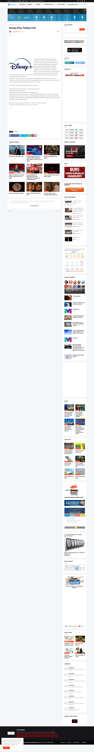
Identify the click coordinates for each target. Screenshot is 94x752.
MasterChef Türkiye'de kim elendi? (50, 157)
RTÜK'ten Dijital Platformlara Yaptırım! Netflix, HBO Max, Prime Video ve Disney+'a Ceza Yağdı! (34, 159)
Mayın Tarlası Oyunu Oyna (80, 477)
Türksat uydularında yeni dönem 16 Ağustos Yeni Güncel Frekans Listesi (78, 332)
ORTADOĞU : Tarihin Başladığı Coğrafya (69, 644)
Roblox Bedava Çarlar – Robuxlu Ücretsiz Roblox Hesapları (78, 324)
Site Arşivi (75, 338)
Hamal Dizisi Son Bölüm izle (16, 156)
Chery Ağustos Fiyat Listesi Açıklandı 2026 (78, 230)
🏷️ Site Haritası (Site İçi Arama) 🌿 (37, 1)
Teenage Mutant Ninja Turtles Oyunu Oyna (80, 465)
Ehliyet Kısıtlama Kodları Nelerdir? (78, 355)
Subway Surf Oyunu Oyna (69, 477)
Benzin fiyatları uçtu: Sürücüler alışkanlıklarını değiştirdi (79, 414)
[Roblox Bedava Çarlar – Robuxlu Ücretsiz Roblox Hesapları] (68, 324)
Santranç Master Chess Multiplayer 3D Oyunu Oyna (68, 452)
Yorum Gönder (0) (34, 205)
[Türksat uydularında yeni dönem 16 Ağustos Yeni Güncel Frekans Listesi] (68, 332)
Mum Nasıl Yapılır (76, 237)
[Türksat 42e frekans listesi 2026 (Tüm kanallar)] (68, 304)
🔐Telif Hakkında (25, 1)
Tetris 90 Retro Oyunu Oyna (67, 464)
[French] (69, 75)
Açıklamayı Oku (14, 744)
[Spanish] (80, 75)
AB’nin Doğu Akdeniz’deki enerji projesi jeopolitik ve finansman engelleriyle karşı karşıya (80, 430)
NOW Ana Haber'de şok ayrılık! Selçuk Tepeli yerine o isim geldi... (16, 176)
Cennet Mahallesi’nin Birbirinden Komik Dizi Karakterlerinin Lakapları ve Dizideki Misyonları (33, 177)
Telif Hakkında (76, 309)
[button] (81, 4)
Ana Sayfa (11, 24)
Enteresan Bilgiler (69, 223)
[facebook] (77, 1)
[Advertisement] (34, 46)
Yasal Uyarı (83, 742)
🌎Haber (30, 4)
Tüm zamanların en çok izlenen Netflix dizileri (51, 175)
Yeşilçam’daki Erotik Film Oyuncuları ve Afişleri (78, 316)
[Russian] (78, 75)
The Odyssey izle (76, 296)
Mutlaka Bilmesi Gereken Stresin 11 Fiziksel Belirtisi (78, 223)
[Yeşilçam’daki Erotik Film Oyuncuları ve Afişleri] (68, 317)
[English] (66, 75)
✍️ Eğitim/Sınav (60, 4)
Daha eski (58, 211)
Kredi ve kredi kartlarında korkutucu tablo (78, 216)
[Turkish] (83, 75)
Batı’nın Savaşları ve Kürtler (80, 656)
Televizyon (17, 24)
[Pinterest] (32, 135)
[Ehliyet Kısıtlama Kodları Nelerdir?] (68, 356)
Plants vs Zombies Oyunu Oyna (79, 451)
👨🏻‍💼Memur (37, 4)
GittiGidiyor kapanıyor (77, 201)
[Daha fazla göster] (38, 135)
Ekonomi (67, 216)
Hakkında (69, 742)
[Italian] (73, 75)
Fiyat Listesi (68, 230)
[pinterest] (84, 1)
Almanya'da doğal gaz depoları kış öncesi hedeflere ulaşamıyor (68, 414)
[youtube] (82, 1)
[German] (71, 75)
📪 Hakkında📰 (17, 1)
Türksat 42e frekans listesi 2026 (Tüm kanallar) (79, 303)
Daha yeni (11, 211)
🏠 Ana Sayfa (10, 1)
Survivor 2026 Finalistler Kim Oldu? (34, 194)
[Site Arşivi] (68, 339)
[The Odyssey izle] (68, 297)
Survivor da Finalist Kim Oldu (16, 193)
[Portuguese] (76, 75)
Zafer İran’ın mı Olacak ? (78, 644)
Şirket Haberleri (68, 201)
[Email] (35, 135)
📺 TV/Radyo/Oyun (73, 4)
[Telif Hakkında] (68, 311)
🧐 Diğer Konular (48, 4)
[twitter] (80, 1)
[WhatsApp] (29, 135)
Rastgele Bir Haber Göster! (74, 189)
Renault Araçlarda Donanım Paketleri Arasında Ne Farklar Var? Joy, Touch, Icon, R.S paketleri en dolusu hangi (78, 347)
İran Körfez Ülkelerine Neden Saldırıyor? (68, 657)
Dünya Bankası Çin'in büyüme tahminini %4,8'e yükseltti (68, 428)
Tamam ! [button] (6, 747)
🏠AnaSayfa (22, 4)
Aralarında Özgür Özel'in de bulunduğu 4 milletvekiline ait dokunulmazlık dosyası (78, 209)
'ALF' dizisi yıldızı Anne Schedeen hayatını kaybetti (50, 194)
